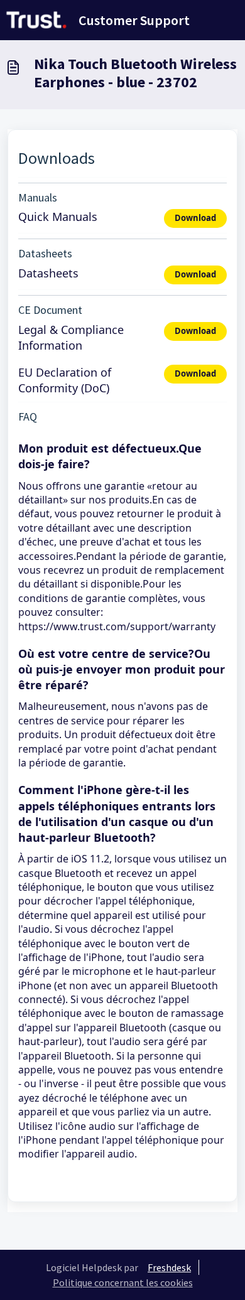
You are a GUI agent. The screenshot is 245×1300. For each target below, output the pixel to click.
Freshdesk (169, 1267)
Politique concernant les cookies (123, 1282)
